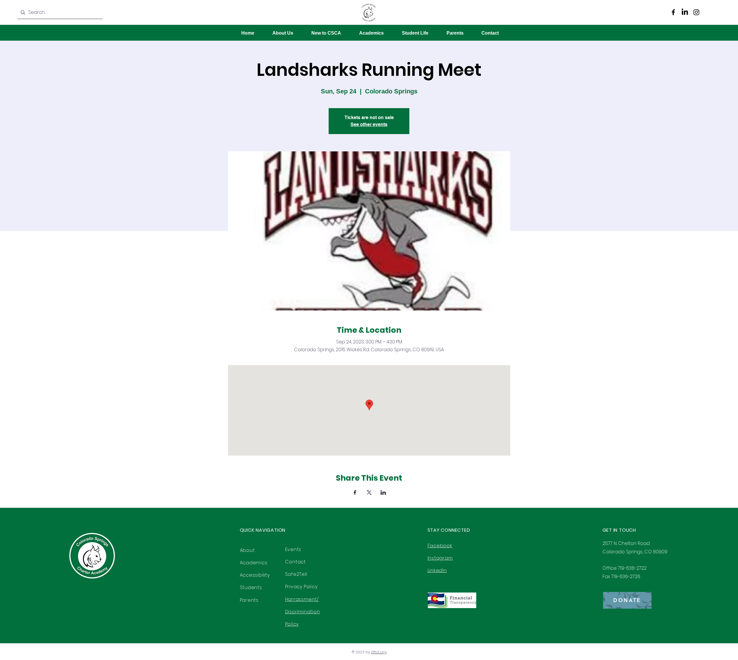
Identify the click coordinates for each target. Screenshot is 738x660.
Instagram (440, 558)
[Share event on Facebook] (355, 492)
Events (293, 549)
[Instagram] (696, 12)
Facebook (440, 545)
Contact (295, 562)
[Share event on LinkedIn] (383, 492)
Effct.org (379, 652)
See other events (369, 124)
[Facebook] (673, 12)
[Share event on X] (369, 492)
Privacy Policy (301, 586)
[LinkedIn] (685, 12)
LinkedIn (437, 570)
